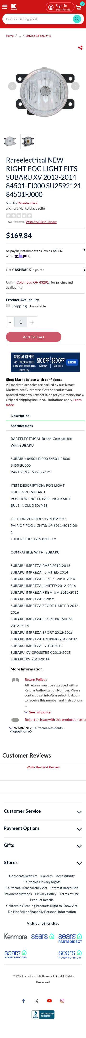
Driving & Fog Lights (38, 35)
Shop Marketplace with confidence (34, 380)
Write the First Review (41, 222)
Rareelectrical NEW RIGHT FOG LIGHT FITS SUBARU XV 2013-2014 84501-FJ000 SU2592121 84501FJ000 (43, 177)
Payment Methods (18, 894)
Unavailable (37, 306)
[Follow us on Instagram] (62, 1000)
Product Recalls (42, 899)
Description (20, 416)
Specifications (22, 426)
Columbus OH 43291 (32, 282)
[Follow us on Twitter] (36, 1000)
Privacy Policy (45, 894)
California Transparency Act (26, 888)
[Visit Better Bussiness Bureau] (43, 1014)
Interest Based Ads (64, 888)
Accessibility (65, 876)
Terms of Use (69, 894)
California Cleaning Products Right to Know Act (41, 906)
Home (10, 35)
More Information (27, 669)
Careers (47, 876)
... (20, 35)
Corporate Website (23, 876)
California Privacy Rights (41, 882)
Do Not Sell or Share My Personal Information (42, 912)
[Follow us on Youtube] (49, 1000)
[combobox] (43, 19)
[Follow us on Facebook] (23, 1000)
